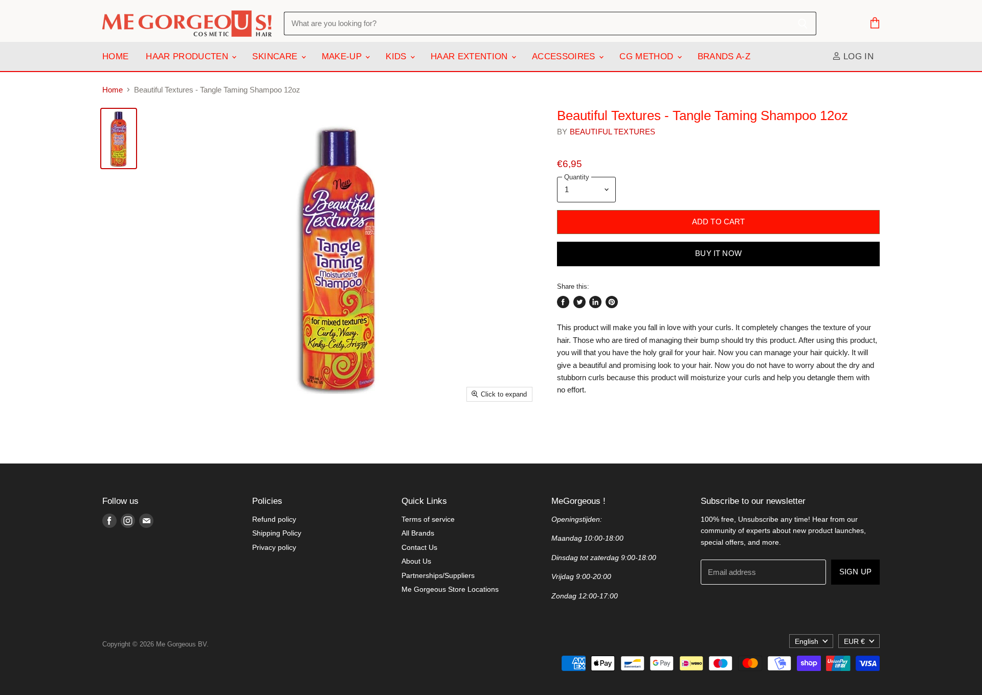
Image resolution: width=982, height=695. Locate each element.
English (806, 641)
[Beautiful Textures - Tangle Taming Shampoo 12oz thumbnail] (118, 138)
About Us (416, 561)
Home (115, 56)
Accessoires (565, 56)
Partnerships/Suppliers (438, 575)
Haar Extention (470, 56)
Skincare (276, 56)
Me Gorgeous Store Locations (450, 589)
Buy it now (718, 253)
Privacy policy (274, 547)
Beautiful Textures (613, 131)
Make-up (343, 56)
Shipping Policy (276, 533)
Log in (857, 56)
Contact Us (419, 547)
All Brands (417, 533)
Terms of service (428, 519)
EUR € (854, 641)
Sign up (855, 572)
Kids (397, 56)
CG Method (647, 56)
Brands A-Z (724, 56)
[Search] (802, 23)
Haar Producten (188, 56)
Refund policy (274, 519)
